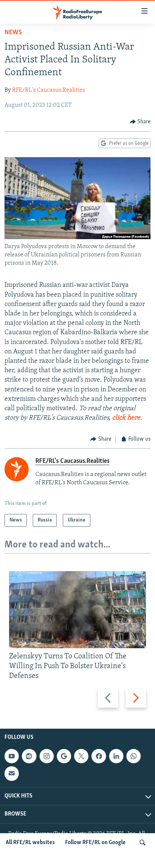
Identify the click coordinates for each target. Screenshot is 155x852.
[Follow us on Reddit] (29, 756)
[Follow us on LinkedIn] (116, 756)
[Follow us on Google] (64, 756)
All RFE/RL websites (30, 843)
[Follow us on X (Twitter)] (81, 756)
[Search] (142, 842)
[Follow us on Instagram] (47, 756)
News (13, 32)
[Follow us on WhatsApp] (133, 756)
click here (126, 418)
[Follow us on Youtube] (12, 756)
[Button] (140, 122)
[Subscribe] (12, 773)
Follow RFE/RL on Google (95, 843)
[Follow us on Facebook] (98, 756)
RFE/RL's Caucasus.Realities (48, 90)
